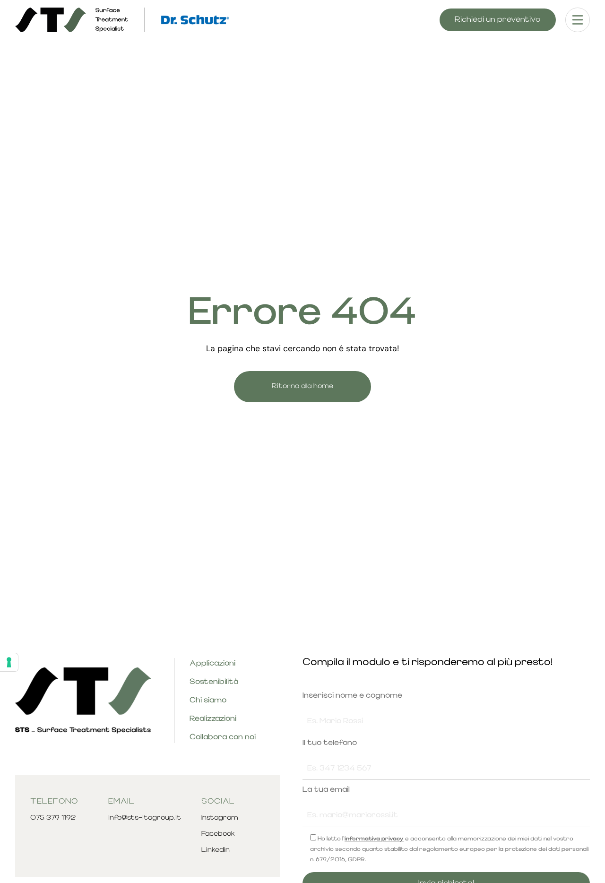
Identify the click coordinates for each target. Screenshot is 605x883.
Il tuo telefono (329, 743)
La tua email (326, 790)
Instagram (219, 818)
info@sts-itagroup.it (144, 818)
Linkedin (215, 850)
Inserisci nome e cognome (352, 696)
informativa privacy (374, 839)
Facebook (218, 834)
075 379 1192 (53, 818)
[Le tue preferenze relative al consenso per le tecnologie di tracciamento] (9, 662)
